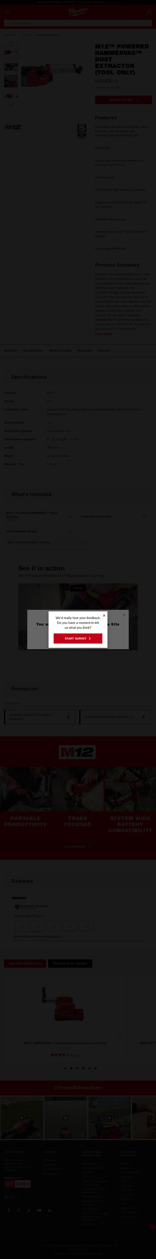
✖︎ (104, 614)
